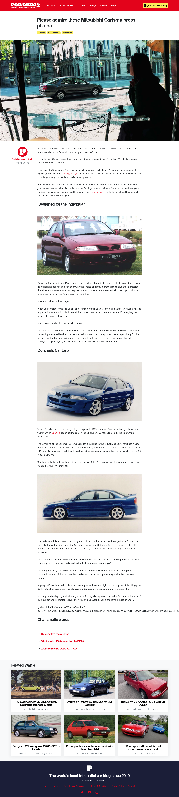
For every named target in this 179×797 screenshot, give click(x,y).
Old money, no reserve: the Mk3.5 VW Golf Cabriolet (89, 703)
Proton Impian (96, 191)
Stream (103, 5)
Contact (131, 786)
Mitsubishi (67, 33)
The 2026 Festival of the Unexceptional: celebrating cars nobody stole (36, 703)
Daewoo (56, 432)
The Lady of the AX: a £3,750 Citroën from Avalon (143, 703)
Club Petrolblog (157, 5)
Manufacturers (67, 5)
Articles (50, 5)
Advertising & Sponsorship (75, 786)
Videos (82, 5)
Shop (113, 5)
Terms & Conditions (99, 786)
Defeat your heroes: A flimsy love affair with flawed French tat (89, 747)
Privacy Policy (118, 786)
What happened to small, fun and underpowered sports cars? (143, 747)
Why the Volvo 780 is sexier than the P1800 (62, 641)
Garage (93, 5)
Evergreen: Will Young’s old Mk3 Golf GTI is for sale (36, 747)
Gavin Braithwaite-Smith (22, 159)
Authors (56, 786)
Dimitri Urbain (30, 709)
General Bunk (53, 33)
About (47, 786)
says (70, 173)
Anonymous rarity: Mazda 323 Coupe (59, 648)
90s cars (41, 33)
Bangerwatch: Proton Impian (55, 633)
